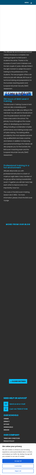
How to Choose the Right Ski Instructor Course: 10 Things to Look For (16, 303)
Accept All (18, 461)
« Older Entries (18, 381)
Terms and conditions (12, 438)
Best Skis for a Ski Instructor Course (15, 352)
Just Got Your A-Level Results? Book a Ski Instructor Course (17, 253)
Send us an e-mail (17, 404)
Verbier (6, 419)
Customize (18, 466)
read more (11, 276)
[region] (18, 459)
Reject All (18, 471)
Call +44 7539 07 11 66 (18, 409)
